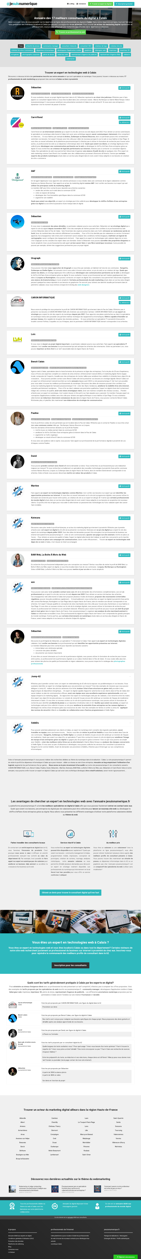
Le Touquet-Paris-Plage (86, 1122)
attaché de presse (33, 46)
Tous (21, 46)
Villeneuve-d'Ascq (118, 1142)
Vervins (118, 1138)
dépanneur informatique (45, 50)
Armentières (22, 1130)
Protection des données (15, 1241)
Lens (86, 1126)
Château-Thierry (54, 1126)
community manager (50, 46)
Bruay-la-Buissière (22, 1159)
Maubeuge (86, 1138)
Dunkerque (54, 1146)
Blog (9, 1247)
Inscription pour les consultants (70, 965)
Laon (86, 1118)
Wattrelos (118, 1146)
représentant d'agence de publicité (84, 55)
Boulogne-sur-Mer (22, 1155)
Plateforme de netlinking (16, 1244)
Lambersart (54, 1155)
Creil (54, 1138)
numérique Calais (56, 1244)
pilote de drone (48, 55)
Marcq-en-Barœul (86, 1134)
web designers (83, 285)
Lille (86, 1130)
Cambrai (55, 1118)
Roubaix (86, 1151)
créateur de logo (101, 46)
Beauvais (22, 1142)
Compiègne (55, 1134)
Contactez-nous (13, 1249)
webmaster (70, 59)
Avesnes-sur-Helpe (22, 1138)
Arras (23, 1134)
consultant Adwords (69, 46)
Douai (55, 1142)
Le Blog (71, 4)
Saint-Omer (86, 1155)
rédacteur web (63, 55)
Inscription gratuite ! (125, 4)
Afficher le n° (125, 122)
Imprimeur (113, 50)
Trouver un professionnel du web (71, 32)
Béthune (23, 1151)
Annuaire (11, 1236)
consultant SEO (85, 46)
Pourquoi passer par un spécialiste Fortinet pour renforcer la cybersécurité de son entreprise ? (74, 1188)
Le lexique (11, 1252)
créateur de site (116, 46)
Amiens (22, 1126)
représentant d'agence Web (110, 55)
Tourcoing (118, 1130)
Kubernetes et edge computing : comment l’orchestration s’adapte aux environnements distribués (32, 1188)
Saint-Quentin (118, 1118)
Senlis (118, 1122)
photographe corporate (31, 55)
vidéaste (127, 55)
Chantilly (55, 1122)
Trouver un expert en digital (101, 4)
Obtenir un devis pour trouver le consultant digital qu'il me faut (70, 892)
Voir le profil (125, 88)
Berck (23, 1146)
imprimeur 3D (125, 50)
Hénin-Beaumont (55, 1151)
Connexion (82, 4)
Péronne (86, 1146)
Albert (22, 1122)
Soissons (118, 1126)
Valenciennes (118, 1134)
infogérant (15, 55)
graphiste (88, 50)
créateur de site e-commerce (22, 50)
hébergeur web (100, 50)
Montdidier (86, 1142)
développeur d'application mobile (69, 50)
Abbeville (22, 1118)
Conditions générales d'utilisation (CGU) (21, 1238)
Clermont (54, 1130)
